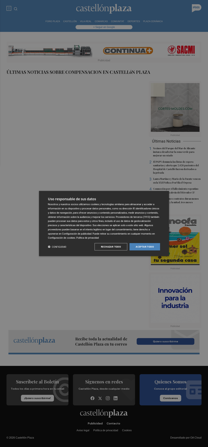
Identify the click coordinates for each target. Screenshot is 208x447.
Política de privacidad (87, 237)
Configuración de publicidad (76, 233)
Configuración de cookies (61, 237)
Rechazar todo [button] (111, 246)
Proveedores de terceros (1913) (133, 216)
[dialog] (104, 223)
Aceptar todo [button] (145, 246)
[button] (57, 247)
